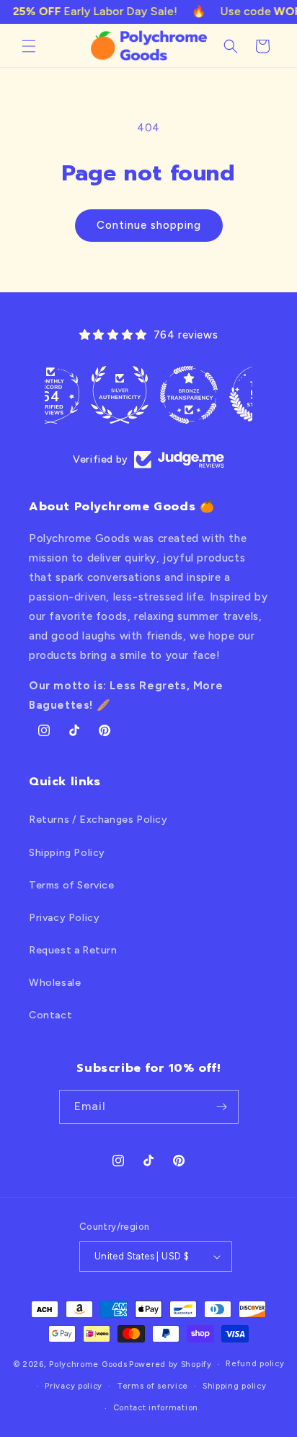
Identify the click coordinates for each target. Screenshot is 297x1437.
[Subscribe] (222, 1107)
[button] (29, 46)
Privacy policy (73, 1386)
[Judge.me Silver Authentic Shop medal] (79, 395)
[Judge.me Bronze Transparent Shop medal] (148, 395)
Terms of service (152, 1386)
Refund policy (255, 1363)
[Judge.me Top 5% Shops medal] (218, 395)
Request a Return (73, 950)
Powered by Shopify (170, 1364)
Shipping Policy (67, 853)
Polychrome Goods (88, 1364)
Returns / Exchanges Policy (98, 819)
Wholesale (55, 983)
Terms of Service (72, 885)
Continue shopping (149, 225)
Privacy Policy (64, 918)
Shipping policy (235, 1386)
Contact (50, 1015)
